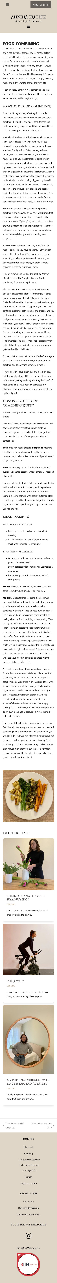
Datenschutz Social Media (28, 1214)
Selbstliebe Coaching (29, 1165)
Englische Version (28, 1183)
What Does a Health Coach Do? (13, 1126)
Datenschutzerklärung (28, 1208)
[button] (28, 27)
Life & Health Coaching (29, 1159)
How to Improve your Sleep (41, 1126)
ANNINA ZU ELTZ (28, 17)
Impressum (28, 1201)
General (11, 904)
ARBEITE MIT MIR (41, 4)
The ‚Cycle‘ (15, 981)
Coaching (28, 1153)
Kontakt (28, 1177)
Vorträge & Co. (29, 1170)
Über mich (28, 1147)
